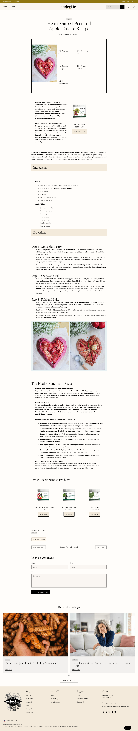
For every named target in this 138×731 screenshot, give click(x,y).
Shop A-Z (29, 702)
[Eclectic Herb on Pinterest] (106, 712)
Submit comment (41, 592)
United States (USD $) (128, 1)
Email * (72, 563)
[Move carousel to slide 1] (68, 675)
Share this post (40, 539)
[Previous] (3, 643)
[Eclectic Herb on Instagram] (109, 712)
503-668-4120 (110, 703)
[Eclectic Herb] (69, 7)
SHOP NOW (43, 514)
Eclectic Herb (18, 724)
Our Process (55, 702)
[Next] (135, 643)
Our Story (54, 699)
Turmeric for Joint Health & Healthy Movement (31, 663)
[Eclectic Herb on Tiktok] (112, 712)
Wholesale (29, 709)
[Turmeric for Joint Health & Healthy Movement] (35, 634)
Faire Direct (30, 712)
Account (28, 695)
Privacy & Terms (82, 699)
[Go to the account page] (129, 7)
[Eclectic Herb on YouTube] (115, 712)
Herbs (8, 660)
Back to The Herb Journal (69, 547)
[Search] (122, 7)
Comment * (35, 572)
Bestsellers (29, 699)
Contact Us (80, 702)
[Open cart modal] (134, 7)
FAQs (78, 695)
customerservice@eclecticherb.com (117, 707)
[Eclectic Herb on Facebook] (103, 712)
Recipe (69, 19)
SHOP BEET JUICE (79, 131)
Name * (34, 563)
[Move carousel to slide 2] (69, 675)
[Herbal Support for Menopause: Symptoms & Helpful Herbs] (102, 634)
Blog (52, 695)
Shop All (28, 705)
